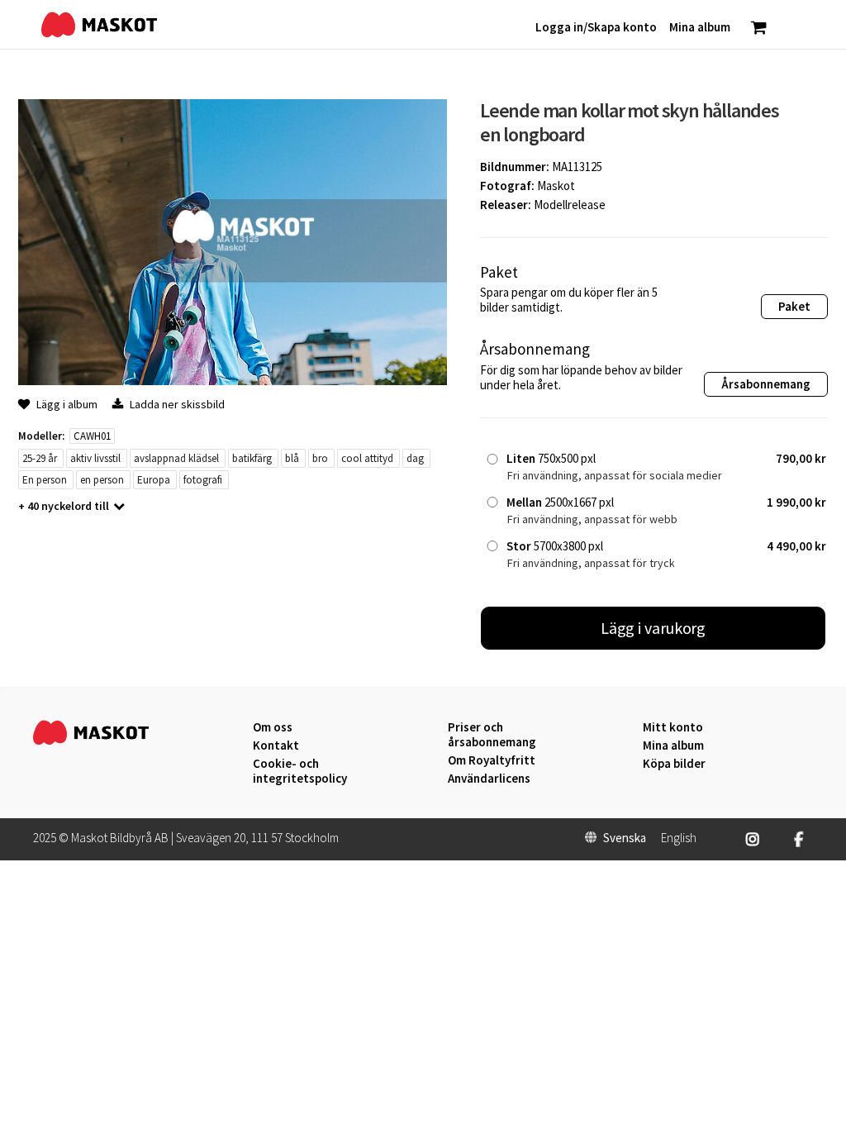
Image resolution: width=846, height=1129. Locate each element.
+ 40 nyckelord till (63, 505)
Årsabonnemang (765, 384)
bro (320, 458)
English (678, 838)
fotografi (202, 480)
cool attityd (367, 458)
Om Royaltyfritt (491, 760)
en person (102, 480)
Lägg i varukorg (653, 627)
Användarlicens (489, 778)
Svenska (624, 838)
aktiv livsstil (95, 458)
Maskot (556, 185)
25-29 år (39, 458)
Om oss (272, 727)
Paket (794, 306)
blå (292, 458)
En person (44, 480)
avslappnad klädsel (176, 458)
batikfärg (252, 458)
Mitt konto (673, 727)
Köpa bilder (674, 763)
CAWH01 (92, 436)
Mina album (673, 745)
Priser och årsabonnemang (492, 735)
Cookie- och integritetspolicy (300, 770)
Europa (153, 480)
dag (415, 458)
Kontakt (276, 745)
